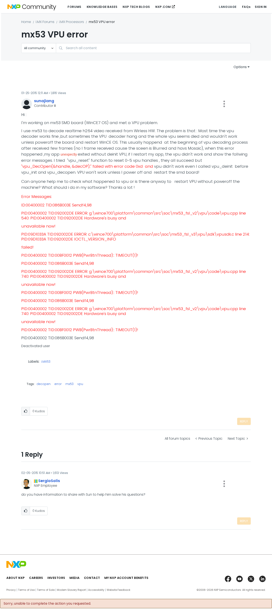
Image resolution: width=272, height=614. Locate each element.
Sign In (261, 7)
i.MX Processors (71, 21)
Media (74, 578)
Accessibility (96, 590)
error (58, 384)
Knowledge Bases (102, 7)
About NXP (15, 578)
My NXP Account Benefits (126, 578)
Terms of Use (26, 590)
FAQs (246, 7)
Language (227, 7)
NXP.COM (163, 7)
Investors (56, 578)
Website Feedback (118, 590)
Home (26, 21)
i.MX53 (45, 362)
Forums (74, 7)
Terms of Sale (46, 590)
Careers (36, 578)
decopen (44, 384)
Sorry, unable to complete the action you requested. (47, 603)
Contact (92, 578)
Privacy (11, 590)
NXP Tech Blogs (136, 7)
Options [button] (240, 66)
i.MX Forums (45, 21)
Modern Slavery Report (71, 590)
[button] (224, 104)
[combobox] (153, 48)
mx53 (69, 384)
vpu (80, 384)
